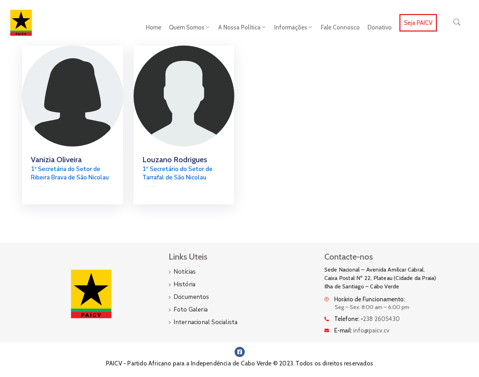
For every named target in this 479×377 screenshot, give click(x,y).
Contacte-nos (348, 257)
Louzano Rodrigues (174, 159)
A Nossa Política (239, 27)
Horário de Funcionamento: (369, 299)
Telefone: (367, 318)
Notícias (185, 272)
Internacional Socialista (206, 322)
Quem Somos (186, 27)
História (185, 284)
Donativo (379, 27)
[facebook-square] (240, 352)
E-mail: (362, 330)
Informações (290, 27)
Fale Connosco (340, 27)
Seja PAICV (418, 22)
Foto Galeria (191, 310)
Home (153, 27)
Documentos (191, 297)
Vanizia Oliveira (56, 159)
